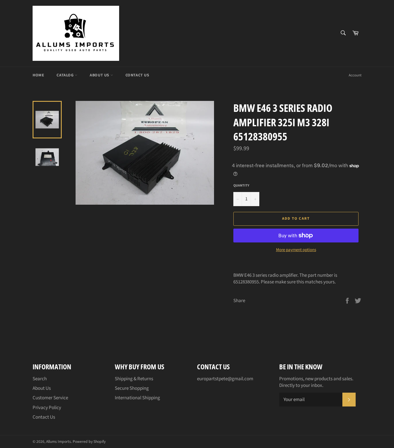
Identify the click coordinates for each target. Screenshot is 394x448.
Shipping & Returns (134, 378)
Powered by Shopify (89, 441)
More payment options (296, 250)
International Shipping (137, 397)
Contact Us (137, 75)
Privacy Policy (47, 407)
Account (355, 75)
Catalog (66, 75)
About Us (100, 75)
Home (38, 75)
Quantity (241, 185)
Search (40, 378)
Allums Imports (58, 441)
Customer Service (50, 397)
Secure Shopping (132, 388)
